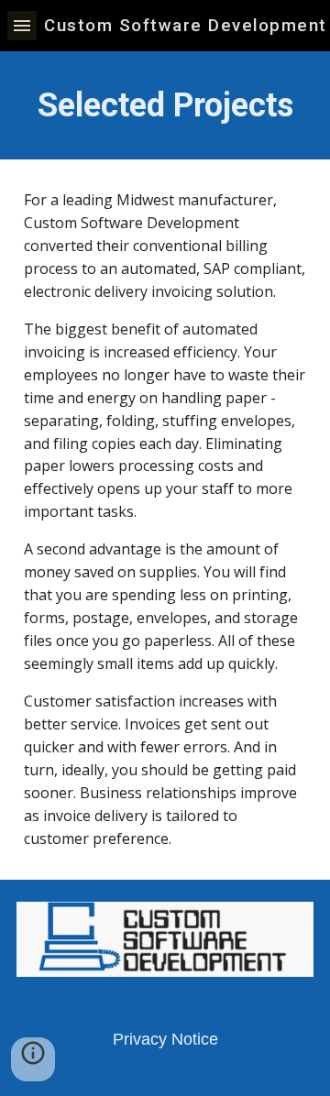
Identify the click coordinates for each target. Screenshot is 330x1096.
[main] (165, 105)
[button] (22, 25)
